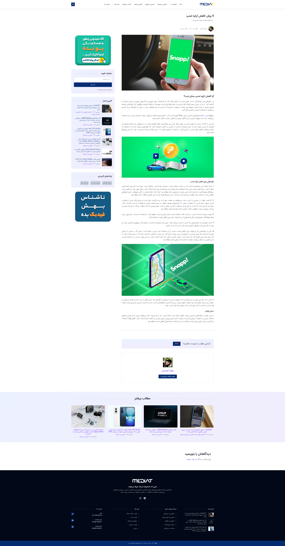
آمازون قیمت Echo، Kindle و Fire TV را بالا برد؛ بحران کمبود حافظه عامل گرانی (87, 160)
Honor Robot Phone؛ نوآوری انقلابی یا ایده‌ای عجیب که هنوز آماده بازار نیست (87, 150)
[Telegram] (145, 498)
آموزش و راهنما (138, 4)
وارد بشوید (190, 459)
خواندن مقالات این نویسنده (168, 376)
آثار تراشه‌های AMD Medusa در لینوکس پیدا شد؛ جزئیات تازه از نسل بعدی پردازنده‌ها (87, 120)
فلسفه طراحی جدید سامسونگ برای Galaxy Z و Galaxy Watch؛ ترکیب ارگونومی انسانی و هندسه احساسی (89, 141)
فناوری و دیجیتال (162, 4)
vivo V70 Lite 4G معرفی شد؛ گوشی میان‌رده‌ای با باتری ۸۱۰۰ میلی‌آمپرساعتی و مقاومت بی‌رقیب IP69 (87, 130)
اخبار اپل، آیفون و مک (86, 112)
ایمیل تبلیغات (98, 526)
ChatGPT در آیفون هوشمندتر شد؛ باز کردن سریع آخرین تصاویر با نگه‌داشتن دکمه (88, 107)
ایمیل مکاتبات (98, 520)
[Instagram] (140, 498)
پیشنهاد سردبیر (199, 20)
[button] (73, 4)
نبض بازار (117, 4)
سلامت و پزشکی (126, 4)
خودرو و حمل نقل (149, 4)
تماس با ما (106, 4)
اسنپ (207, 115)
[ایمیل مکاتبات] (72, 520)
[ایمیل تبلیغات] (72, 526)
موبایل (93, 114)
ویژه (194, 20)
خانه (181, 4)
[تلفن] (72, 514)
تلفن (101, 513)
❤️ (176, 344)
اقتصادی (174, 4)
